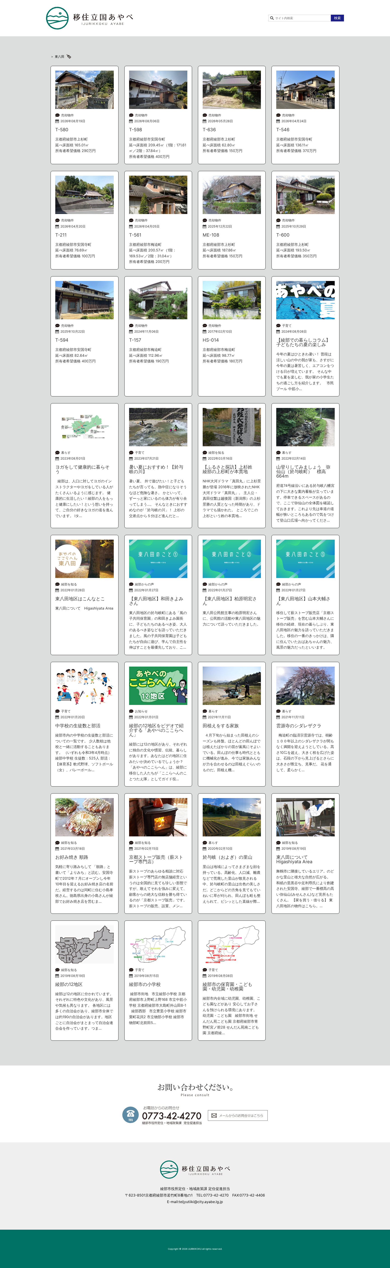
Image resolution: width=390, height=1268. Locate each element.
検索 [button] (337, 18)
